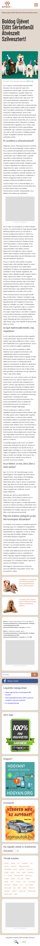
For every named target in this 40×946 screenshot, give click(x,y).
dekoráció (13, 866)
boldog (13, 863)
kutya (18, 872)
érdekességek (32, 891)
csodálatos (25, 863)
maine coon (28, 875)
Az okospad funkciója (12, 703)
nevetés (6, 878)
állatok (25, 888)
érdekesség (22, 891)
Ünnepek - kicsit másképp (11, 81)
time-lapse (7, 885)
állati (19, 888)
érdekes (14, 891)
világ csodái (7, 888)
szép (24, 881)
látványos (30, 872)
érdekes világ (8, 894)
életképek (7, 891)
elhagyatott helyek (24, 866)
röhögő (6, 881)
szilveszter (23, 81)
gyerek (15, 869)
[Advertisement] (20, 209)
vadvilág (14, 885)
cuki (31, 863)
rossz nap (20, 878)
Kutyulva (7, 4)
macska (10, 875)
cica (18, 863)
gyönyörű (21, 869)
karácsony (30, 869)
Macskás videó (18, 875)
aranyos (6, 863)
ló (4, 875)
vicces (21, 885)
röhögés (27, 878)
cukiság (6, 866)
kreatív (12, 872)
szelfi (11, 881)
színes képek (31, 881)
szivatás (18, 881)
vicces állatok (29, 885)
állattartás (31, 888)
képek (24, 872)
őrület (15, 894)
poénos (13, 878)
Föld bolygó (7, 869)
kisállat (6, 872)
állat (14, 888)
